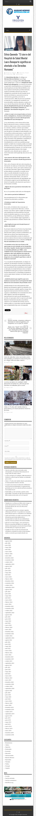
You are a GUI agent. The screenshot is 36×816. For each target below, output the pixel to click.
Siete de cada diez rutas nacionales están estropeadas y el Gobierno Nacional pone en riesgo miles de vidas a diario (17, 358)
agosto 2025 (8, 566)
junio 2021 (8, 669)
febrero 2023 (8, 627)
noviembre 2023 (9, 608)
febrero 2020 (8, 703)
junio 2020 (8, 694)
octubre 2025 (8, 562)
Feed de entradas (9, 778)
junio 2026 (8, 545)
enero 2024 (8, 604)
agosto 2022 (8, 640)
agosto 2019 (8, 716)
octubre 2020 (8, 686)
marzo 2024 (8, 600)
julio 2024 (7, 591)
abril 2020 (8, 699)
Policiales (7, 762)
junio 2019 (8, 720)
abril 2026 (8, 549)
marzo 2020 (8, 701)
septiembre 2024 (9, 587)
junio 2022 (8, 644)
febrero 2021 (8, 678)
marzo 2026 (8, 551)
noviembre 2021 (9, 659)
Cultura (7, 745)
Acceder (7, 776)
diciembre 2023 (9, 606)
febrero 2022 (8, 652)
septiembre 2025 (9, 564)
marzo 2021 (8, 676)
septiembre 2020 (9, 688)
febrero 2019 (8, 728)
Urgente (7, 768)
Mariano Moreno (9, 757)
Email (6, 446)
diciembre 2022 (9, 631)
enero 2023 (8, 629)
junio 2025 (8, 570)
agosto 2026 (8, 541)
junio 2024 (8, 593)
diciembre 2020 (9, 682)
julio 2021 (7, 667)
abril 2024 (8, 598)
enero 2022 (8, 654)
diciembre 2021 (9, 657)
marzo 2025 (8, 577)
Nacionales (22, 72)
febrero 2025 (8, 579)
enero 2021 (8, 680)
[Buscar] (30, 1)
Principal (27, 72)
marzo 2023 (8, 625)
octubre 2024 (8, 585)
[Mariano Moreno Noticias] (18, 11)
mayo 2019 (8, 722)
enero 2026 (8, 555)
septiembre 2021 (9, 663)
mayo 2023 (8, 621)
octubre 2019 (8, 711)
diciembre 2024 (9, 581)
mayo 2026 (8, 547)
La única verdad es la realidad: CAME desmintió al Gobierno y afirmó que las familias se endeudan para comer (16, 383)
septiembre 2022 (9, 638)
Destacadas (8, 749)
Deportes (7, 747)
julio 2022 (7, 642)
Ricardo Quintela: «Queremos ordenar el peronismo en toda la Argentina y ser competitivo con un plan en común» (19, 321)
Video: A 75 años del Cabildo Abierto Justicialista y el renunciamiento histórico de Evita (17, 408)
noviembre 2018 (9, 735)
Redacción (14, 72)
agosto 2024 (8, 589)
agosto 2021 (8, 665)
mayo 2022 (8, 646)
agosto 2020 (8, 690)
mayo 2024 (8, 596)
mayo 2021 (8, 671)
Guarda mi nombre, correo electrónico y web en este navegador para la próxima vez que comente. (18, 458)
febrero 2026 (8, 553)
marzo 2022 (8, 650)
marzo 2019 (8, 726)
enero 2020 (8, 705)
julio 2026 (7, 543)
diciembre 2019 (9, 707)
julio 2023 (7, 617)
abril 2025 (8, 574)
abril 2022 (8, 648)
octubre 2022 (8, 636)
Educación (8, 753)
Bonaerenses (8, 743)
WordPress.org (9, 782)
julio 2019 (7, 718)
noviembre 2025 (9, 560)
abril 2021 (8, 673)
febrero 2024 (8, 602)
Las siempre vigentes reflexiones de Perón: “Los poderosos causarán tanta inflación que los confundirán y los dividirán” (18, 512)
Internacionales (9, 755)
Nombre (7, 440)
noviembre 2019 (9, 709)
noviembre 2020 (9, 684)
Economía (7, 751)
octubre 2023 (8, 610)
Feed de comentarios (10, 780)
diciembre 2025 (9, 558)
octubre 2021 (8, 661)
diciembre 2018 (9, 732)
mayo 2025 (8, 572)
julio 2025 (7, 568)
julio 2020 (7, 692)
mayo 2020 (8, 697)
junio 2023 (8, 619)
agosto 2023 (8, 614)
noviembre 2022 (9, 633)
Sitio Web (7, 451)
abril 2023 (8, 623)
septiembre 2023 (9, 612)
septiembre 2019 (9, 713)
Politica (7, 764)
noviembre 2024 (9, 583)
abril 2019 (8, 724)
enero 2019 (8, 730)
